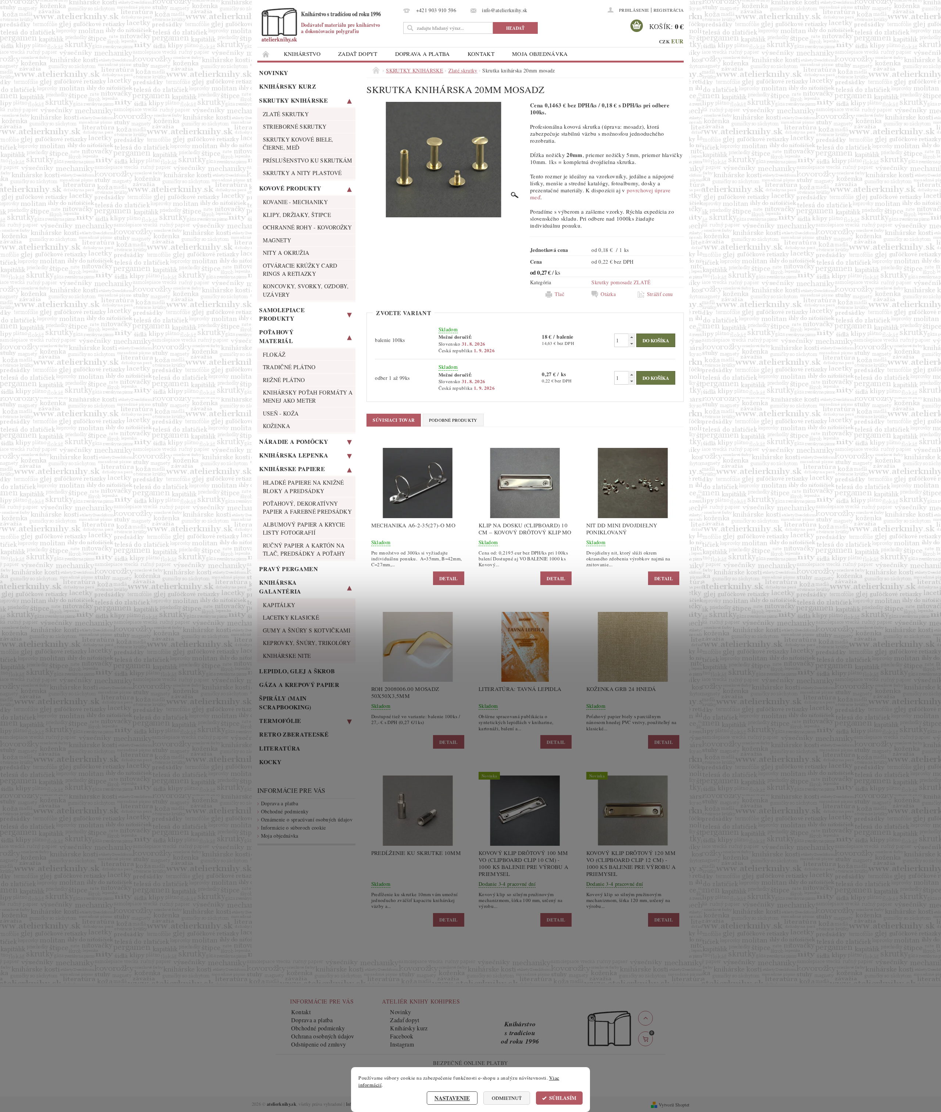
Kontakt (481, 53)
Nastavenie (452, 1098)
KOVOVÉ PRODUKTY (290, 188)
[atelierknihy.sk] (329, 24)
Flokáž (274, 354)
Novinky (273, 72)
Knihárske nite (287, 655)
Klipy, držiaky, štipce (297, 214)
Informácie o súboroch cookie (293, 827)
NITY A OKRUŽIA (286, 252)
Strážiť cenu (660, 294)
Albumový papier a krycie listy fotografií (304, 528)
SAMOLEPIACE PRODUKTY (282, 314)
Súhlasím (562, 1098)
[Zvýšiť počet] (631, 337)
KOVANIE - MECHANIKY (295, 202)
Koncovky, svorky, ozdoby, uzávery (306, 290)
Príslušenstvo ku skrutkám (308, 160)
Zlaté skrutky (286, 114)
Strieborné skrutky (295, 126)
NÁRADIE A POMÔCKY (293, 441)
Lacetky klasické (291, 617)
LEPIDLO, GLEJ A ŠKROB (297, 671)
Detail (448, 578)
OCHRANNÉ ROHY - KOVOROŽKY (307, 227)
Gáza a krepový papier (299, 684)
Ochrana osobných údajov (322, 1036)
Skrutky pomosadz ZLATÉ (621, 282)
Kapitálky (279, 605)
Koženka (276, 426)
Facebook (402, 1036)
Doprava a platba (422, 53)
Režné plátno (284, 380)
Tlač (559, 294)
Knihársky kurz (287, 86)
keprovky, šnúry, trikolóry (307, 642)
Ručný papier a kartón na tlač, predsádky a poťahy (304, 549)
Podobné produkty (453, 420)
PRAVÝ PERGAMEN (288, 568)
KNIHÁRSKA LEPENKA (293, 455)
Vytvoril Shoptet (674, 1105)
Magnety (277, 240)
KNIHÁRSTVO (302, 53)
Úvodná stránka (266, 53)
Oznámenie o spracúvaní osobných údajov (307, 819)
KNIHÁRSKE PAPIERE (292, 468)
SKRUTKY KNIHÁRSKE (293, 100)
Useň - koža (281, 413)
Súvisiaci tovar (394, 420)
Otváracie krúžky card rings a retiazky (300, 269)
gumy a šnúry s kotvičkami (307, 630)
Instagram (402, 1044)
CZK (664, 41)
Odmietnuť (507, 1098)
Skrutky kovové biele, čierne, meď (298, 143)
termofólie (280, 720)
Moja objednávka (540, 53)
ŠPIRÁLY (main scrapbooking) (285, 702)
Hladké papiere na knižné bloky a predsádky (303, 486)
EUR (677, 41)
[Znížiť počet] (631, 343)
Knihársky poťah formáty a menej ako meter (308, 396)
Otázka (608, 294)
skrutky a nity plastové (302, 173)
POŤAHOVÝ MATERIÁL (276, 336)
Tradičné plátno (289, 367)
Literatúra (279, 748)
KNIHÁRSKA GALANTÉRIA (280, 586)
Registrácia (669, 10)
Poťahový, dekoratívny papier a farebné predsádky (307, 507)
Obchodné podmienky (285, 811)
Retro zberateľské (293, 734)
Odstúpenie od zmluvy (318, 1044)
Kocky (270, 762)
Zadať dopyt (358, 53)
